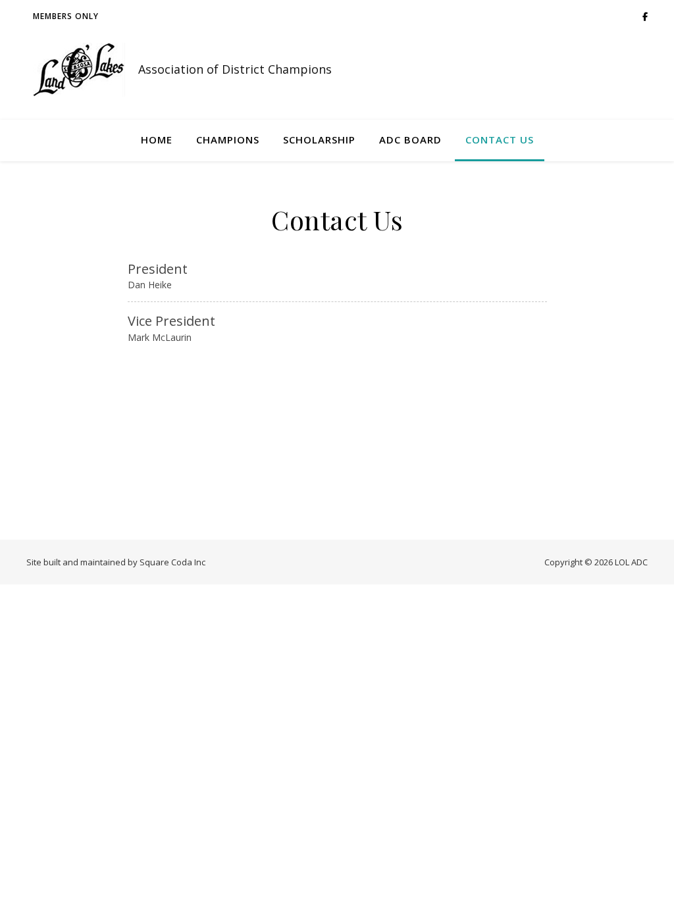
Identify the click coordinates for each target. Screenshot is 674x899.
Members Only (66, 16)
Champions (227, 139)
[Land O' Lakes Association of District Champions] (79, 70)
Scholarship (319, 139)
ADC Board (410, 139)
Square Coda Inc (172, 562)
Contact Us (499, 139)
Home (156, 139)
